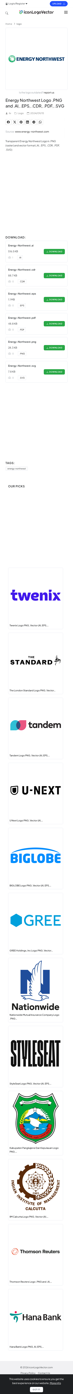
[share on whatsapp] (40, 122)
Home (8, 24)
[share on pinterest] (21, 122)
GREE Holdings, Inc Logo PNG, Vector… (31, 950)
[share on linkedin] (27, 122)
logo (19, 24)
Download (55, 251)
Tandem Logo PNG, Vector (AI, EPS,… (30, 755)
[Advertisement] (36, 197)
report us (49, 92)
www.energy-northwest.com (32, 131)
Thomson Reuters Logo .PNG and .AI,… (31, 1281)
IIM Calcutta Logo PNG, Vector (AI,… (29, 1216)
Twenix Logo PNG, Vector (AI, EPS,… (29, 625)
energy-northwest (16, 468)
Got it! (36, 1389)
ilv (10, 113)
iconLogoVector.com (41, 1367)
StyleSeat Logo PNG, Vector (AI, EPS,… (30, 1083)
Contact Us (44, 1373)
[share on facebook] (8, 122)
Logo (21, 113)
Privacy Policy (28, 1373)
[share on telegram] (34, 122)
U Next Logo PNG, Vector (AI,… (26, 820)
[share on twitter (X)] (15, 122)
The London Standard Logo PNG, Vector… (32, 690)
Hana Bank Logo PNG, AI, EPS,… (27, 1346)
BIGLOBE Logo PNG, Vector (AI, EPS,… (30, 885)
